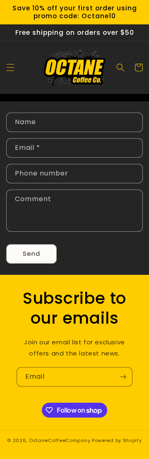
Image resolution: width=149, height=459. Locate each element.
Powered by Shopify (117, 440)
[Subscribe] (123, 377)
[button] (10, 67)
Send (31, 253)
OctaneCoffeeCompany (59, 440)
